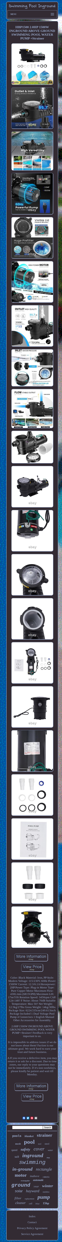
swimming (32, 1162)
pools (16, 1136)
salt (17, 1156)
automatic (38, 1180)
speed (14, 1150)
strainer (44, 1135)
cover (39, 1148)
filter (18, 1198)
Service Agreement (32, 1234)
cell (30, 1203)
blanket (29, 1136)
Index (32, 1216)
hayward (32, 1191)
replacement (29, 1199)
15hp (46, 1203)
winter (47, 1186)
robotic (46, 1177)
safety (25, 1149)
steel (47, 1143)
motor (21, 1175)
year (36, 1186)
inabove (34, 1176)
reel (39, 1144)
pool (29, 1142)
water (50, 1150)
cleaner (20, 1203)
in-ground (22, 1169)
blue (38, 1203)
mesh (18, 1143)
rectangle (44, 1169)
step (48, 1158)
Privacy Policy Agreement (32, 1228)
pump (44, 1197)
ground (20, 1185)
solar (19, 1191)
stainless (46, 1192)
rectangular (25, 1181)
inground (32, 1155)
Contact (32, 1222)
